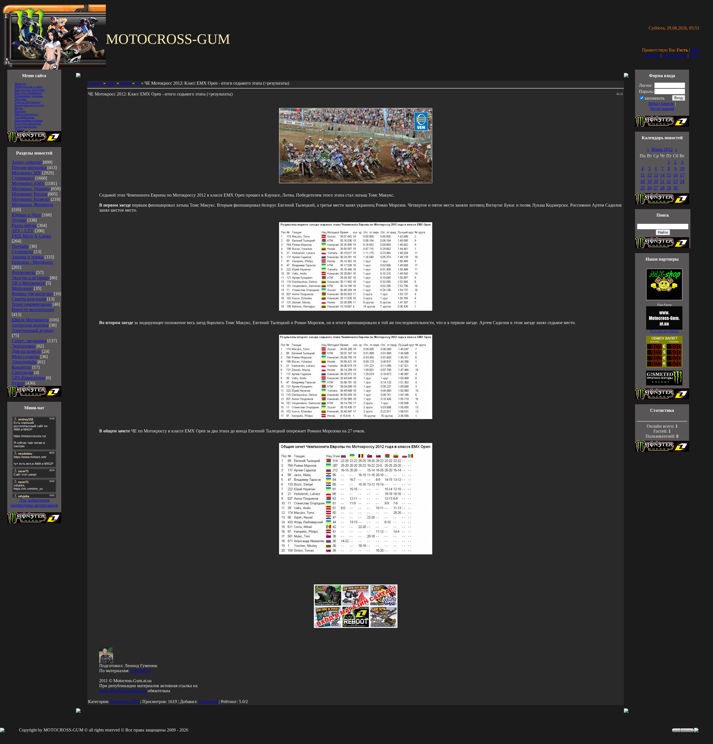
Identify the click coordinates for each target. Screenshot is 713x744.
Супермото (22, 251)
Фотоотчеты (23, 272)
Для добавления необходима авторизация (34, 503)
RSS (695, 50)
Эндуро (19, 220)
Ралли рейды (24, 225)
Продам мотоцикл (29, 167)
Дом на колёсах (26, 351)
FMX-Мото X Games (31, 236)
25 (642, 187)
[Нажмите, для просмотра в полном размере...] (355, 309)
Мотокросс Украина (31, 188)
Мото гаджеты (25, 356)
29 (668, 187)
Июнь (125, 83)
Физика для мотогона (32, 293)
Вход (694, 55)
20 (656, 181)
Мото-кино (22, 288)
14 (662, 175)
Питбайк (20, 246)
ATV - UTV (23, 230)
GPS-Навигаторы (28, 377)
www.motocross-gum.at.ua (122, 690)
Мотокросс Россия (29, 194)
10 (682, 168)
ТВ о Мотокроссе (28, 283)
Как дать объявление (28, 92)
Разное (18, 383)
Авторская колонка (30, 325)
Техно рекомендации (32, 304)
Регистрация (675, 55)
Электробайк (24, 361)
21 (662, 181)
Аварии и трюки (27, 256)
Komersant (208, 701)
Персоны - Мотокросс (32, 262)
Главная (652, 55)
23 (675, 181)
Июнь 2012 (662, 149)
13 (656, 175)
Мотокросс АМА (28, 183)
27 (656, 187)
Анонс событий (27, 162)
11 (643, 175)
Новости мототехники (33, 309)
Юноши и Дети (26, 214)
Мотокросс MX (26, 172)
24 (682, 181)
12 (138, 83)
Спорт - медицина (29, 340)
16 (675, 175)
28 (662, 187)
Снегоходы (22, 372)
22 (668, 181)
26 (649, 187)
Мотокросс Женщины (32, 204)
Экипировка (23, 346)
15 (668, 175)
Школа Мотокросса (30, 319)
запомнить (654, 98)
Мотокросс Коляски (31, 199)
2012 (111, 83)
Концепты (21, 367)
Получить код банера (664, 331)
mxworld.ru (140, 670)
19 (649, 181)
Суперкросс (23, 178)
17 (682, 175)
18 (642, 181)
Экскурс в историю (30, 277)
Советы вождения (29, 299)
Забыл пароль (661, 103)
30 (675, 187)
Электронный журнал (32, 330)
